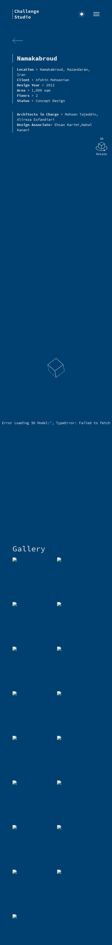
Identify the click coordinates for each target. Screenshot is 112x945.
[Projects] (56, 40)
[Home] (27, 14)
